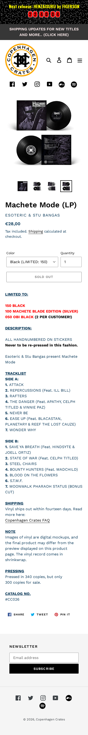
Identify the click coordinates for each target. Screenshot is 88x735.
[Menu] (80, 60)
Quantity (67, 253)
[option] (22, 186)
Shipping (35, 231)
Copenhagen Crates (50, 719)
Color (10, 253)
